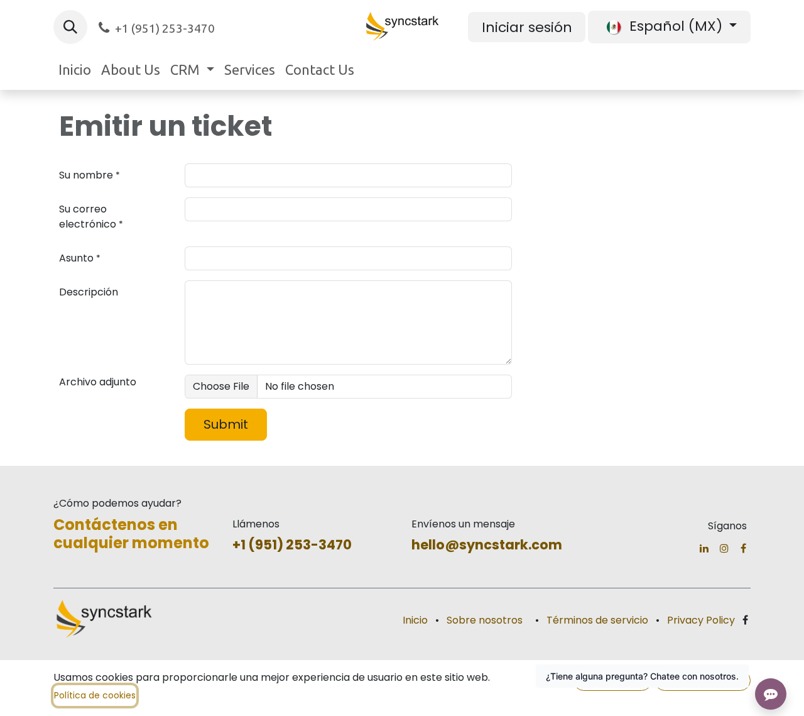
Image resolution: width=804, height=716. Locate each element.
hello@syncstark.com (486, 545)
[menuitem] (74, 69)
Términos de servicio (597, 620)
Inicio (415, 620)
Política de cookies (95, 695)
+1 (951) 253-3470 (292, 545)
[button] (70, 27)
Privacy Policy (701, 620)
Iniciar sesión (527, 27)
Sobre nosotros (485, 620)
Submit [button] (226, 424)
